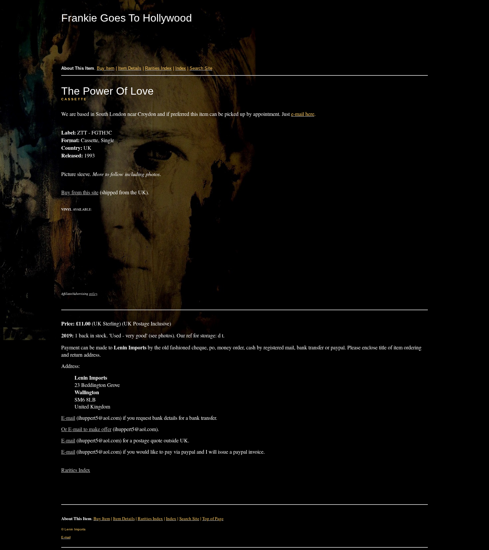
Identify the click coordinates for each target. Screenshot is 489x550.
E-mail (68, 417)
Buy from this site (79, 192)
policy (93, 293)
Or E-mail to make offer (86, 428)
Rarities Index (75, 469)
